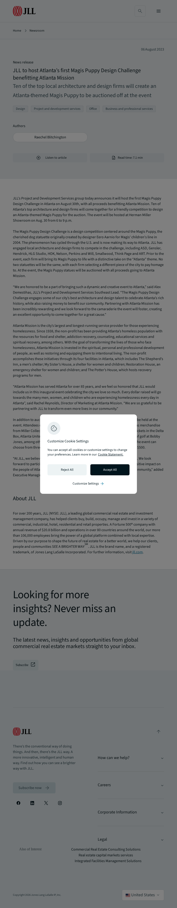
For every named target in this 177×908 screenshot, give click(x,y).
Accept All (110, 469)
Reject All (67, 469)
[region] (88, 454)
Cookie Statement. (110, 454)
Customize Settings (88, 483)
